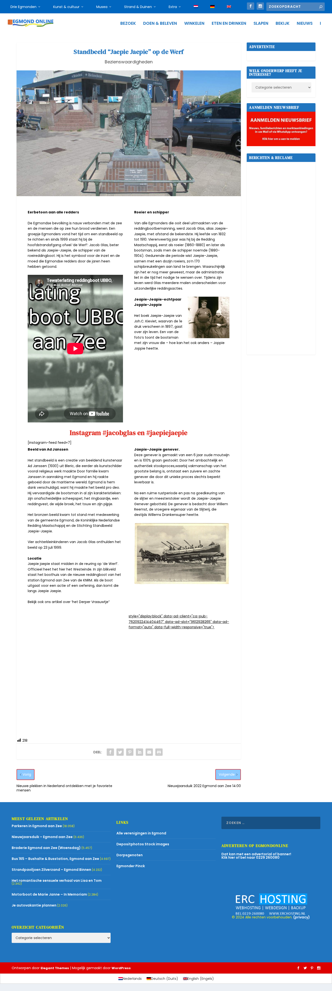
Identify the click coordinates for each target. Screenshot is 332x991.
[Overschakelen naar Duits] (212, 6)
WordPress (121, 968)
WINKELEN (194, 23)
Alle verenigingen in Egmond (141, 833)
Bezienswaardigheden (129, 62)
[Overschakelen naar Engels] (229, 6)
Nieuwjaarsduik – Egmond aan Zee (42, 836)
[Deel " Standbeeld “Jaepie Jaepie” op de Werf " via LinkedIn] (139, 752)
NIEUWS (305, 23)
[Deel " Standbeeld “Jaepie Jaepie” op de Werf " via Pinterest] (130, 752)
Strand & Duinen (138, 6)
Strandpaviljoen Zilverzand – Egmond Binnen (51, 869)
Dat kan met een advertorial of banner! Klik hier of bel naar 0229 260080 (256, 856)
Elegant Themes (55, 968)
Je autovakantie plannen (34, 905)
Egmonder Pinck (130, 866)
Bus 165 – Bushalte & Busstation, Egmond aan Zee (55, 858)
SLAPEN (260, 23)
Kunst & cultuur (66, 6)
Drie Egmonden (23, 6)
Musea (101, 6)
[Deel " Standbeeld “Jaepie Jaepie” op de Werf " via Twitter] (120, 752)
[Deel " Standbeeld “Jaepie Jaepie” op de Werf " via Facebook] (110, 752)
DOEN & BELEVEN (160, 23)
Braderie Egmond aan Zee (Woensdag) (46, 847)
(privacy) (301, 917)
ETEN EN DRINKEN (229, 23)
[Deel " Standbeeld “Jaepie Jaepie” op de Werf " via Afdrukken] (159, 752)
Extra (173, 6)
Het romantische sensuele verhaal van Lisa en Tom (57, 880)
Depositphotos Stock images (142, 844)
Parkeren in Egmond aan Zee (37, 825)
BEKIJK (282, 23)
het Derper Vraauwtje (90, 601)
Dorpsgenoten (129, 855)
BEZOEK (128, 23)
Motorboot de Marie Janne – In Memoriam (49, 894)
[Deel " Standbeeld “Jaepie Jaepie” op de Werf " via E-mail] (149, 752)
